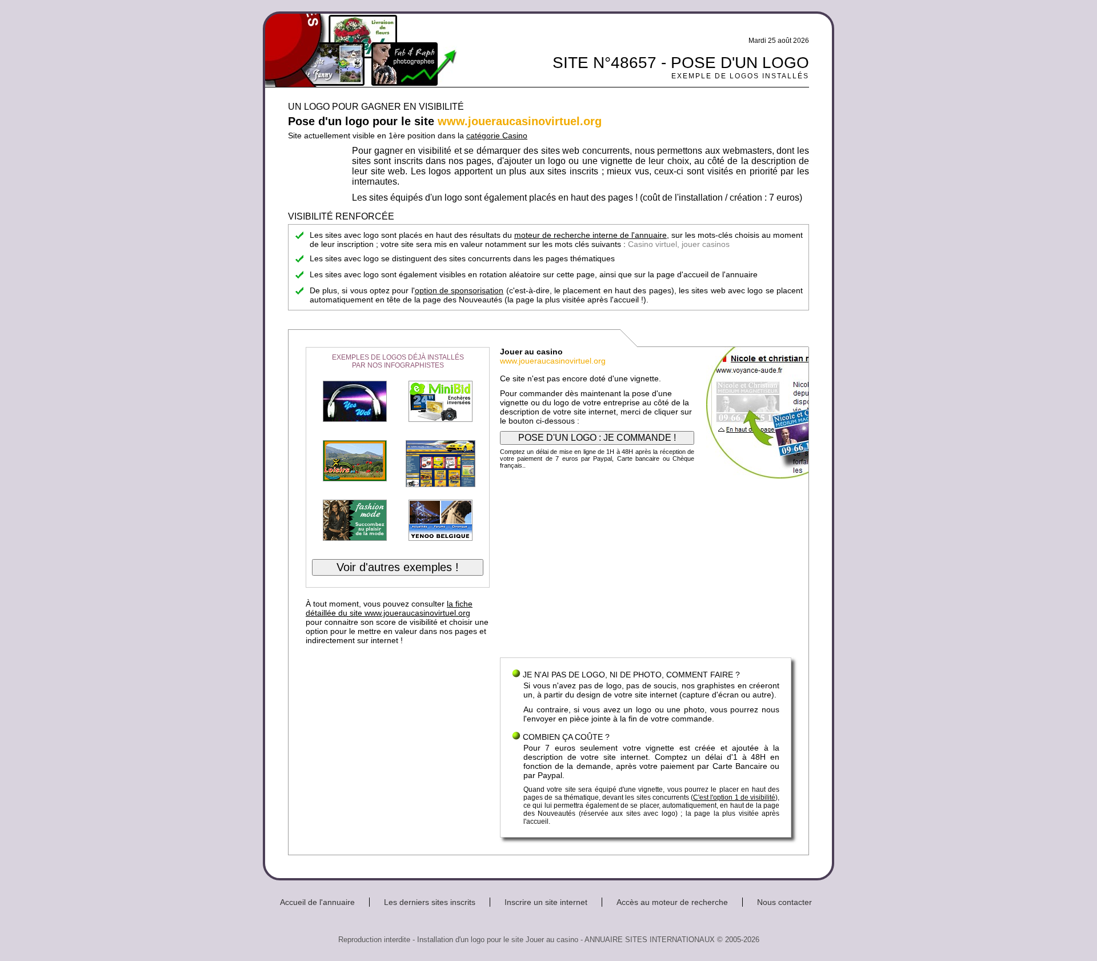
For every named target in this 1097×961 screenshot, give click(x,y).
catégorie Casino (496, 135)
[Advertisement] (645, 566)
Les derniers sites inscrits (429, 902)
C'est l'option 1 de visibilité (734, 797)
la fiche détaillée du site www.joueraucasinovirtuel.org (389, 608)
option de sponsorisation (459, 290)
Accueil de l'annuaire (317, 902)
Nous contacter (784, 902)
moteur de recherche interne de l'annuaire (590, 235)
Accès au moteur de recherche (672, 902)
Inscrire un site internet (546, 902)
